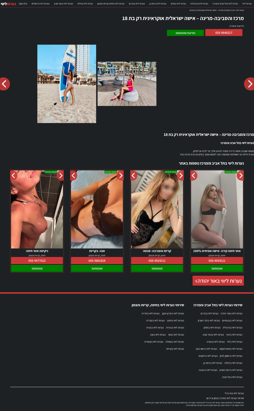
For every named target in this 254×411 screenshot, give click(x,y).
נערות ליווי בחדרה (150, 313)
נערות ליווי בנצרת (155, 327)
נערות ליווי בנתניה (216, 341)
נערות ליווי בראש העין (206, 348)
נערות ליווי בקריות (175, 348)
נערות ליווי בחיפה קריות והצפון (111, 3)
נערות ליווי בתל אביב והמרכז (225, 3)
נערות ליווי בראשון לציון (231, 356)
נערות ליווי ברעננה (208, 370)
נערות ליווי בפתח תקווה (230, 348)
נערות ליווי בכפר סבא (213, 334)
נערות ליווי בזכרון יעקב (173, 313)
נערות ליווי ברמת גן (157, 3)
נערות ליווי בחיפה (175, 320)
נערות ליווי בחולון (178, 3)
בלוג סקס (23, 3)
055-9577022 (37, 260)
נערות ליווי (247, 3)
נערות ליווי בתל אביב (232, 377)
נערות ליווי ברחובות (208, 356)
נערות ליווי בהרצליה (199, 3)
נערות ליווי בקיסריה (153, 341)
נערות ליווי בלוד (234, 341)
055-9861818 (96, 260)
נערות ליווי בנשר (176, 334)
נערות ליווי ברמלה (233, 363)
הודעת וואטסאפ (185, 33)
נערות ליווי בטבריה (155, 320)
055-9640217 (223, 33)
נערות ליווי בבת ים (137, 3)
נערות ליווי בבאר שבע (63, 3)
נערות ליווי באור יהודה (220, 280)
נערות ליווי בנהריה (175, 327)
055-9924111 (217, 260)
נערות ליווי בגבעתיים (232, 320)
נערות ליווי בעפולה (175, 341)
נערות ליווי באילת (85, 3)
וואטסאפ (217, 268)
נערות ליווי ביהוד (234, 334)
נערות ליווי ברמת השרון (230, 370)
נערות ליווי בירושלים (41, 3)
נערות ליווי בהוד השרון (209, 320)
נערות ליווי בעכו (158, 334)
